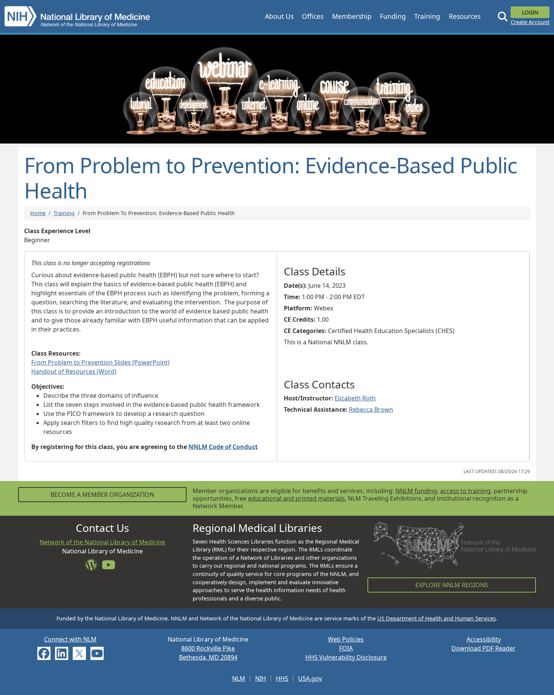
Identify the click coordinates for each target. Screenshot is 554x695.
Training (64, 213)
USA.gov (310, 678)
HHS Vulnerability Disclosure (346, 657)
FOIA (346, 648)
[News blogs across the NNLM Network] (93, 567)
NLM (238, 678)
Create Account (530, 22)
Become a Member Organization (102, 494)
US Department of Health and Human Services (436, 618)
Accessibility (484, 639)
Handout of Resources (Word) (73, 371)
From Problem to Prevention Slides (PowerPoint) (100, 362)
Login (530, 12)
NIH (260, 678)
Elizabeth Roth (355, 398)
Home (38, 213)
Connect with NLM (70, 639)
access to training (465, 491)
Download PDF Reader (483, 648)
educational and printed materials (296, 498)
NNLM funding (416, 491)
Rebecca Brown (371, 409)
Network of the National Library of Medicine (102, 542)
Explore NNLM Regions (451, 585)
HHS (282, 678)
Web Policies (346, 639)
